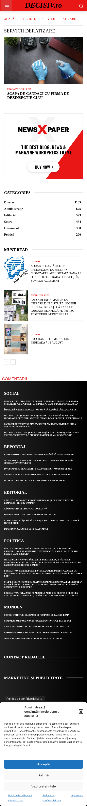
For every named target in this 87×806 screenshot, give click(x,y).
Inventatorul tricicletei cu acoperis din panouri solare (38, 469)
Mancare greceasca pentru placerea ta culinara (33, 638)
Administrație (40, 295)
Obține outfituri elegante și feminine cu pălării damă (36, 615)
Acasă (9, 19)
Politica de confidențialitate (24, 698)
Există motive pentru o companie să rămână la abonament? (39, 454)
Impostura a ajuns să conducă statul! (26, 529)
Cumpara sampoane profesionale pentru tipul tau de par (37, 621)
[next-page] (13, 362)
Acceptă (43, 764)
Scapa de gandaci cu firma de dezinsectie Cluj (38, 96)
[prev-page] (6, 362)
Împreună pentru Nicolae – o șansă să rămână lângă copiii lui (40, 410)
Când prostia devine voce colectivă (25, 509)
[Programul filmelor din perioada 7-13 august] (16, 339)
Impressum (77, 795)
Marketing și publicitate (33, 678)
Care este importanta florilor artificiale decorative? (37, 627)
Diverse (35, 261)
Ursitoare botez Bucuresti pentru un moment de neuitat (38, 632)
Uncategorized (19, 89)
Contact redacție (25, 657)
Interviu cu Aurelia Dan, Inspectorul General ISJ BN (34, 480)
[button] (81, 712)
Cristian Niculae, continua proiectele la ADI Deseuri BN (37, 475)
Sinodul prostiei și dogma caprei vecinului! (30, 514)
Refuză (43, 775)
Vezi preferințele (43, 786)
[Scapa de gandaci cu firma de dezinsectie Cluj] (43, 60)
